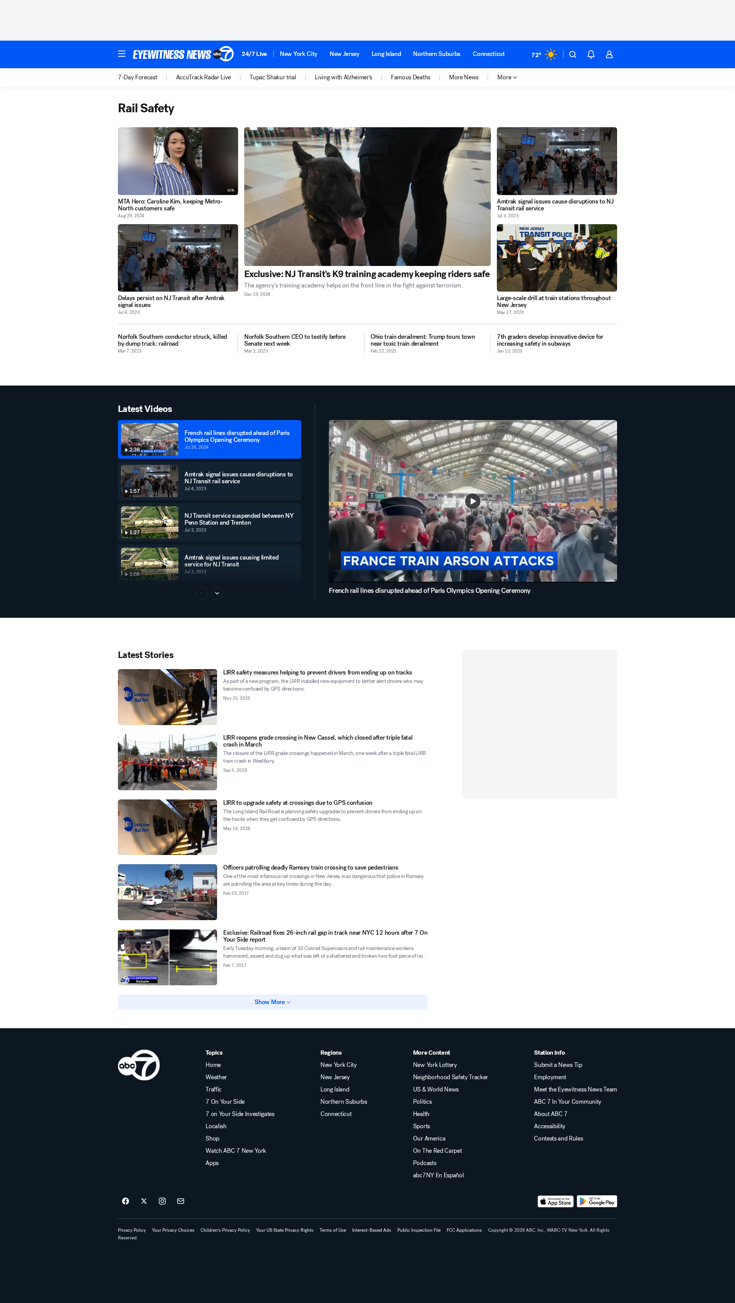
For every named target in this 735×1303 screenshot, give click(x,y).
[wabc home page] (139, 1065)
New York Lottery (435, 1065)
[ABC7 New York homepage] (183, 54)
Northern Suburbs (437, 54)
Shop (212, 1139)
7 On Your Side (225, 1102)
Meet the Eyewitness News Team (575, 1089)
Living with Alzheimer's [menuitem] (343, 77)
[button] (122, 53)
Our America (429, 1139)
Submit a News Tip (558, 1065)
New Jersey (344, 54)
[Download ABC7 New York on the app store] (555, 1201)
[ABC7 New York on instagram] (162, 1201)
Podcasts (424, 1163)
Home (213, 1065)
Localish (216, 1126)
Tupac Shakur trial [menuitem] (273, 77)
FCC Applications (464, 1230)
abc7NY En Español (438, 1175)
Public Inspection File (419, 1230)
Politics (422, 1102)
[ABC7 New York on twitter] (144, 1201)
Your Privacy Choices (173, 1230)
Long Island (386, 54)
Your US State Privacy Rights (285, 1230)
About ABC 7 (550, 1114)
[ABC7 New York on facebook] (125, 1201)
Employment (550, 1077)
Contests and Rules (558, 1139)
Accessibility (549, 1126)
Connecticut (489, 54)
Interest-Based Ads (371, 1230)
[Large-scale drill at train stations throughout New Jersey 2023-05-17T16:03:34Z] (557, 258)
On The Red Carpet (437, 1151)
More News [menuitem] (464, 77)
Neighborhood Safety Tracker (450, 1077)
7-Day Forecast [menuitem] (137, 77)
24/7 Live (254, 54)
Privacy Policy (132, 1230)
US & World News (436, 1089)
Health (421, 1114)
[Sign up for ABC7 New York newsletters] (180, 1201)
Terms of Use (333, 1230)
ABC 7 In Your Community (567, 1102)
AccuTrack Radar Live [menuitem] (203, 77)
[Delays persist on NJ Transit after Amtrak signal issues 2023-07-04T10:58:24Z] (178, 258)
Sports (421, 1126)
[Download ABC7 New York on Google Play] (597, 1201)
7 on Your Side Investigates (240, 1114)
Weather (216, 1077)
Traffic (214, 1089)
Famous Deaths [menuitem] (410, 77)
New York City (298, 54)
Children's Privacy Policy (225, 1230)
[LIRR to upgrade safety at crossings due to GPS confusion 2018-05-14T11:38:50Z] (167, 827)
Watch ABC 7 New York (236, 1151)
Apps (212, 1163)
